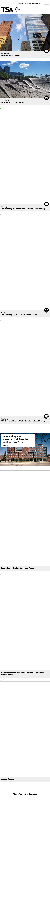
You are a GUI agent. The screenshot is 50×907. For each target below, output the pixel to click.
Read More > (7, 445)
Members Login (23, 3)
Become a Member (34, 3)
